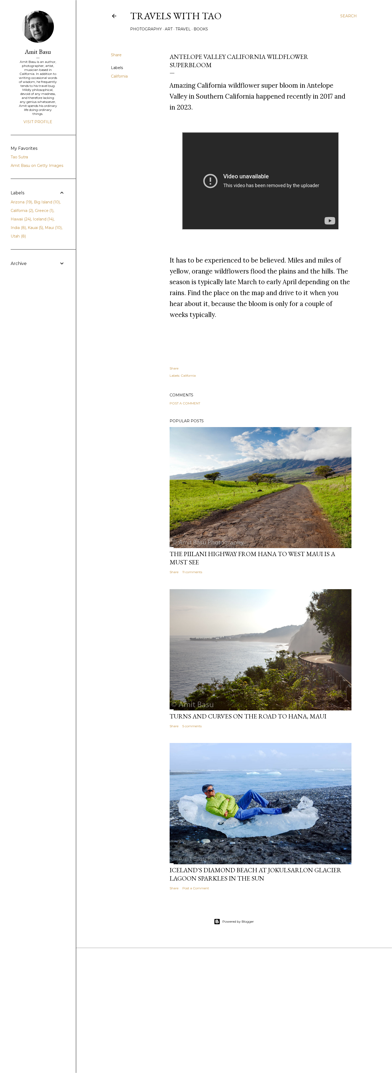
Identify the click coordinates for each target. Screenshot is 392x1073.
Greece (44, 210)
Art (169, 29)
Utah (18, 236)
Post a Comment (185, 403)
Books (201, 29)
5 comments (192, 726)
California (119, 76)
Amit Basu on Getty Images (37, 165)
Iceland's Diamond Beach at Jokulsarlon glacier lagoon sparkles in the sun (255, 874)
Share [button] (116, 55)
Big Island (46, 202)
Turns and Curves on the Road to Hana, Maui (248, 716)
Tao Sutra (19, 157)
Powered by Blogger (238, 921)
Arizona (21, 202)
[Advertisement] (234, 1022)
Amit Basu (38, 51)
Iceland (43, 219)
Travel (183, 29)
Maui (53, 227)
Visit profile (37, 121)
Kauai (35, 227)
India (18, 227)
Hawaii (20, 219)
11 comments (192, 572)
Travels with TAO (176, 16)
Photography (146, 29)
